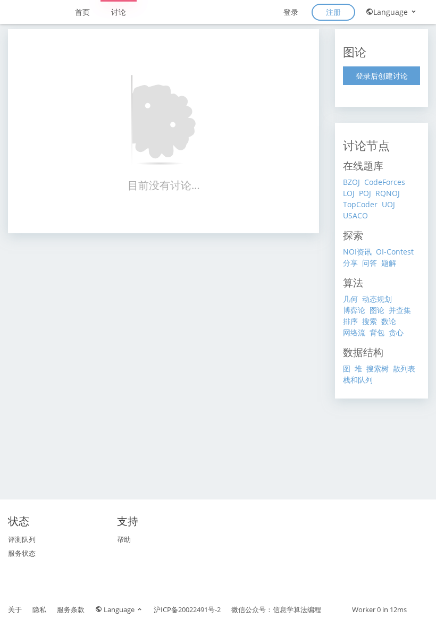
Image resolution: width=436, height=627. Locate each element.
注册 (333, 12)
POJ (365, 193)
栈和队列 (358, 380)
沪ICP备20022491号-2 (187, 609)
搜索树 (377, 368)
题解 (388, 263)
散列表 (404, 368)
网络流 (354, 332)
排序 (350, 321)
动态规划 (377, 299)
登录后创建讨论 (382, 76)
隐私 (39, 609)
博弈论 (354, 310)
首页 (82, 12)
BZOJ (351, 182)
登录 (290, 12)
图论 (377, 310)
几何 (350, 299)
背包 (377, 332)
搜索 (369, 321)
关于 (15, 609)
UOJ (388, 204)
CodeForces (384, 182)
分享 (350, 263)
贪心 (396, 332)
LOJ (349, 193)
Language (391, 12)
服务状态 (22, 553)
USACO (355, 215)
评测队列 (22, 539)
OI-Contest (395, 252)
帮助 (124, 539)
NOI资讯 (357, 252)
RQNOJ (387, 193)
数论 (388, 321)
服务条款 (71, 609)
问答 (369, 263)
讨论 (118, 12)
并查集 (400, 310)
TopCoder (360, 204)
